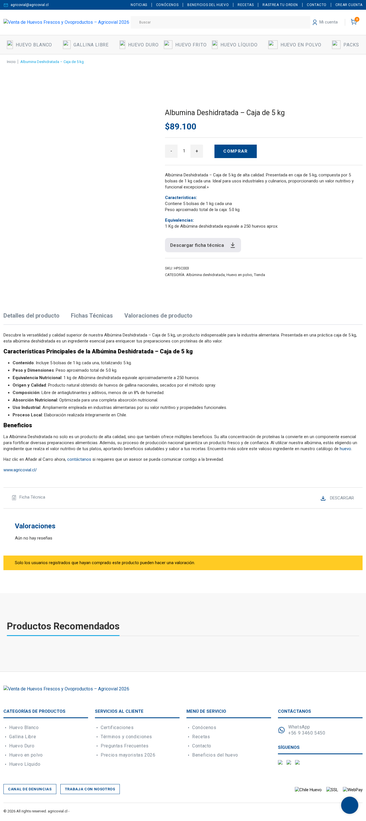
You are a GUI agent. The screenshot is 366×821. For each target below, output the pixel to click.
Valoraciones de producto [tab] (158, 315)
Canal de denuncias (30, 789)
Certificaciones (117, 727)
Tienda (259, 275)
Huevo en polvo (239, 275)
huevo (345, 448)
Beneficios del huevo (215, 755)
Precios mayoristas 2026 (128, 755)
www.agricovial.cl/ (20, 469)
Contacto (201, 746)
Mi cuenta (328, 22)
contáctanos (79, 459)
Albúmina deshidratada (205, 275)
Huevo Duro (21, 746)
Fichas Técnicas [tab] (92, 315)
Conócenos (204, 727)
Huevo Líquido (24, 764)
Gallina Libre (22, 736)
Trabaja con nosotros (90, 789)
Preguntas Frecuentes (125, 746)
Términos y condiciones (126, 736)
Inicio (11, 62)
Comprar (235, 151)
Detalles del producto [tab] (31, 315)
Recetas (201, 736)
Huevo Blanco (24, 727)
